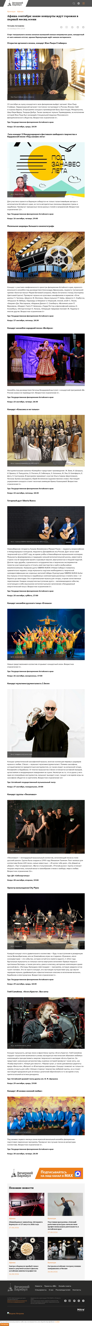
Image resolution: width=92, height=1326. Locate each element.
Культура (52, 1218)
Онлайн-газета (65, 1286)
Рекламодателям (63, 1290)
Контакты (77, 1290)
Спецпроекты (41, 1290)
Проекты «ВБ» (50, 1286)
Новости (38, 1286)
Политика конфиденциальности (16, 1302)
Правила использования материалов (17, 1300)
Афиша (12, 1218)
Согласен (4, 1324)
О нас (51, 1290)
